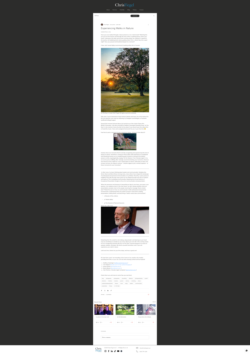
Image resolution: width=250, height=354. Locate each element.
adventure (104, 280)
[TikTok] (115, 351)
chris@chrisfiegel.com (145, 348)
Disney (110, 286)
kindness (110, 280)
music (121, 283)
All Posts (96, 15)
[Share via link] (111, 290)
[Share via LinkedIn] (108, 290)
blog (103, 278)
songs (126, 283)
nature (139, 280)
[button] (154, 15)
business (116, 280)
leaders (131, 283)
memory (127, 280)
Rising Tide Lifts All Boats (144, 317)
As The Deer (117, 286)
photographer (117, 278)
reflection (131, 278)
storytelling (124, 278)
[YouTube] (118, 351)
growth (146, 278)
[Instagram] (105, 351)
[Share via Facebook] (101, 290)
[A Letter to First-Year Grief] (103, 309)
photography (108, 278)
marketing (133, 280)
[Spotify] (121, 351)
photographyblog (138, 278)
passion (121, 280)
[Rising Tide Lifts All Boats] (146, 309)
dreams (116, 283)
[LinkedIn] (112, 351)
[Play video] (125, 220)
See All (154, 301)
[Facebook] (108, 351)
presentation (104, 286)
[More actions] (148, 24)
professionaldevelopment (107, 283)
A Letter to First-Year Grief (102, 317)
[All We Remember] (125, 309)
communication (138, 283)
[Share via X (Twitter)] (104, 290)
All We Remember (121, 317)
